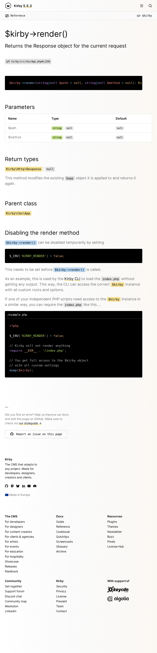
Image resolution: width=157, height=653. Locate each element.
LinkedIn (10, 611)
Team (60, 606)
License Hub (115, 546)
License (61, 596)
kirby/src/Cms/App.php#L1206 (30, 61)
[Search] (150, 5)
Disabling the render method (42, 232)
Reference (17, 15)
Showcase (12, 561)
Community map (16, 601)
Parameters (20, 107)
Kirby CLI (72, 279)
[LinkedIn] (23, 486)
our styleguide (30, 423)
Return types (21, 159)
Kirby (23, 6)
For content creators (18, 531)
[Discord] (35, 486)
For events (12, 546)
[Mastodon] (12, 486)
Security (61, 586)
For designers (14, 526)
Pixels (111, 541)
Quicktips (62, 536)
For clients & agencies (19, 536)
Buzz (110, 536)
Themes (112, 526)
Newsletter (114, 531)
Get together (13, 586)
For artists (11, 541)
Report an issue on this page (39, 435)
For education (14, 551)
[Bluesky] (18, 486)
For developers (15, 521)
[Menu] (141, 5)
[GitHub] (6, 486)
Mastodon (11, 606)
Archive (61, 551)
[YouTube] (29, 486)
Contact (61, 611)
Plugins (112, 521)
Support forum (14, 591)
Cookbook (63, 531)
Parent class (21, 203)
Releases (11, 566)
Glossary (62, 546)
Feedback (11, 571)
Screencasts (64, 541)
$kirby (147, 15)
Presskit (61, 601)
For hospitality (14, 556)
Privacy (61, 591)
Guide (60, 521)
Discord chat (13, 596)
